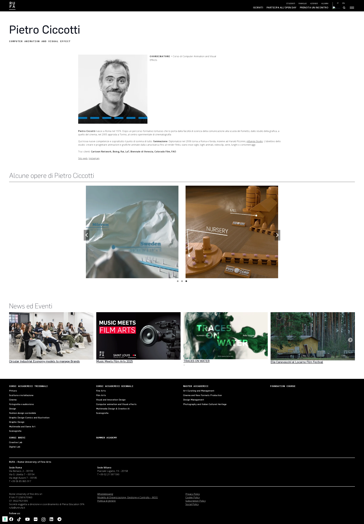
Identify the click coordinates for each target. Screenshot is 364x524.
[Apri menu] (352, 8)
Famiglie (303, 3)
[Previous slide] (13, 340)
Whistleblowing (105, 494)
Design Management (193, 399)
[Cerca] (344, 8)
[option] (132, 231)
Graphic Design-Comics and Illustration (29, 417)
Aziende (314, 3)
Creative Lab (15, 442)
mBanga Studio (255, 141)
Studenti (290, 3)
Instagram (94, 158)
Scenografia (15, 431)
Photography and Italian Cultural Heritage (205, 404)
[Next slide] (350, 340)
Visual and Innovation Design (111, 399)
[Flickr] (35, 519)
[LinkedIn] (51, 519)
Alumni (324, 3)
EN (343, 3)
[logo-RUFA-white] (12, 6)
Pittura (13, 390)
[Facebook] (11, 519)
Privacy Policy (192, 494)
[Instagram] (44, 519)
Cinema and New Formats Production (202, 395)
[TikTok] (19, 519)
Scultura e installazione (21, 395)
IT (338, 3)
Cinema (13, 399)
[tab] (177, 281)
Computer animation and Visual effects (116, 404)
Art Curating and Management (198, 390)
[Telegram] (59, 519)
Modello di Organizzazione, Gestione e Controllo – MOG (127, 497)
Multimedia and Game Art (22, 426)
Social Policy (192, 504)
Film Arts (101, 395)
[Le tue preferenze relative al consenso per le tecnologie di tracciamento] (5, 519)
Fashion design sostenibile (22, 413)
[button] (86, 235)
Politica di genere (106, 500)
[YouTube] (27, 519)
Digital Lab (14, 446)
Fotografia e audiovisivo (21, 404)
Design (12, 408)
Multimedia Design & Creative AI (113, 408)
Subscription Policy (195, 500)
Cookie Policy (192, 497)
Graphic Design (16, 422)
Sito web (82, 158)
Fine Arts (101, 390)
